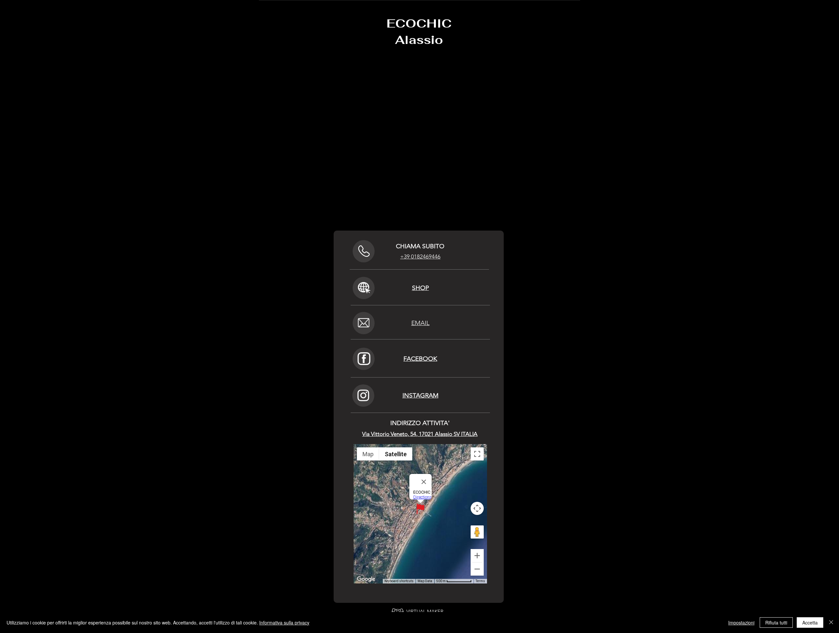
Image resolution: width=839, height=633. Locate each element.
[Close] (831, 622)
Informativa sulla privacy (284, 622)
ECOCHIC (419, 23)
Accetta (810, 622)
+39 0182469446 (420, 256)
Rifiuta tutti (776, 622)
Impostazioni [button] (741, 622)
